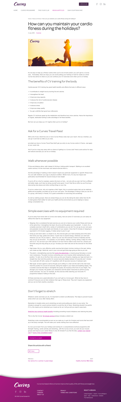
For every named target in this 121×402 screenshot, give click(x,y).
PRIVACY (63, 390)
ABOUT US (40, 394)
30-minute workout (49, 316)
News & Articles (58, 10)
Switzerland (95, 395)
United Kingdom (88, 393)
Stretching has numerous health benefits (40, 311)
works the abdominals (62, 253)
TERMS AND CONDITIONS (68, 392)
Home (16, 10)
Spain (85, 395)
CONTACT (40, 390)
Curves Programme (28, 10)
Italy (89, 395)
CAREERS (40, 392)
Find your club (43, 10)
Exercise (38, 33)
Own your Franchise (74, 10)
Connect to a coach (36, 338)
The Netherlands (88, 397)
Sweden (101, 395)
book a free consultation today (42, 333)
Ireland (95, 393)
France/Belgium (102, 393)
